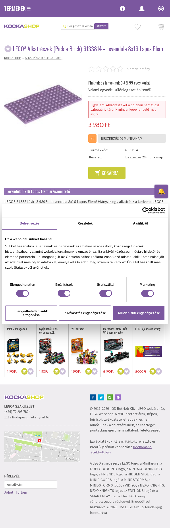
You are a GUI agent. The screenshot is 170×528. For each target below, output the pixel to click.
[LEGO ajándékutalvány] (148, 351)
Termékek (15, 8)
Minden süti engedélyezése (139, 313)
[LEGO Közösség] (159, 8)
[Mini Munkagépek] (20, 351)
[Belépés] (142, 8)
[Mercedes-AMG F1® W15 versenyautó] (116, 351)
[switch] (64, 293)
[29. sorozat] (84, 351)
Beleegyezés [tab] (29, 223)
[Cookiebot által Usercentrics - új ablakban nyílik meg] (145, 210)
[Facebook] (94, 397)
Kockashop (12, 58)
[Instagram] (110, 397)
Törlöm (21, 492)
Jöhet (9, 492)
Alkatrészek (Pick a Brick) (43, 58)
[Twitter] (102, 397)
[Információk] (122, 8)
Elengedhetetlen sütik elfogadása (31, 313)
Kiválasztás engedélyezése (85, 313)
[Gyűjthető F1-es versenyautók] (52, 351)
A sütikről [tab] (140, 223)
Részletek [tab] (85, 223)
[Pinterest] (119, 397)
